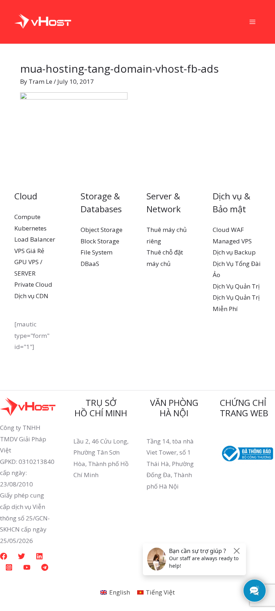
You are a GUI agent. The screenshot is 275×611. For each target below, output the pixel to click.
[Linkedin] (39, 556)
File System (96, 252)
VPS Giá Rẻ (29, 251)
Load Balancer (34, 239)
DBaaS (90, 264)
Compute (27, 217)
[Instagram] (9, 567)
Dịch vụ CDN (31, 296)
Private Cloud (33, 284)
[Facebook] (3, 556)
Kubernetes (30, 228)
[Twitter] (21, 556)
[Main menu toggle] (253, 22)
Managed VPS (232, 241)
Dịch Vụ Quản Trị (236, 286)
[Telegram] (44, 567)
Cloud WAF (228, 230)
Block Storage (100, 241)
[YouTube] (26, 567)
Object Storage (101, 230)
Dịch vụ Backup (234, 252)
